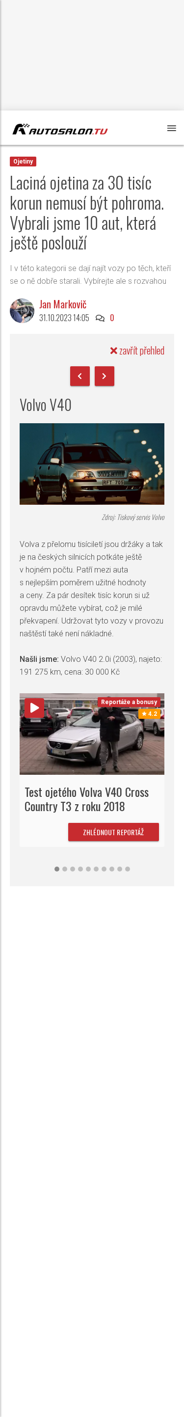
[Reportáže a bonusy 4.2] (92, 733)
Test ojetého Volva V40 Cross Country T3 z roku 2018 (87, 799)
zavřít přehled (140, 350)
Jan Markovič (62, 304)
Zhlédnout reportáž (113, 832)
